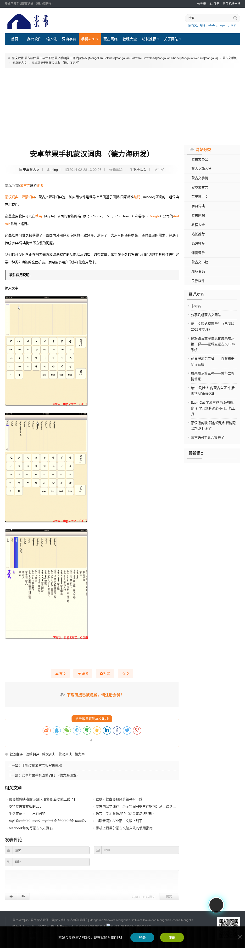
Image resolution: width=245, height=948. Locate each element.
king (55, 170)
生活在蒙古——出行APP (27, 814)
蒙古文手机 (230, 58)
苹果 (38, 216)
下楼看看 (139, 170)
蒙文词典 (49, 754)
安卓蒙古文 (19, 63)
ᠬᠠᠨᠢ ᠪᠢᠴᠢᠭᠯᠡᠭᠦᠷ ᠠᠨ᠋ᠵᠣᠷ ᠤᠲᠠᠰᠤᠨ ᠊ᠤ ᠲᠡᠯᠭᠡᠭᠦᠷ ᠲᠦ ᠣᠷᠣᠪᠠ (47, 821)
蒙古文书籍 (199, 262)
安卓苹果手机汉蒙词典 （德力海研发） (51, 775)
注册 (216, 4)
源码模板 (198, 243)
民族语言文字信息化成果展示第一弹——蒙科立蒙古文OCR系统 (213, 344)
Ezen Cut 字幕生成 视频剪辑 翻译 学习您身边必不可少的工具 (213, 408)
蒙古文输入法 (201, 169)
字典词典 (198, 206)
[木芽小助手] (216, 905)
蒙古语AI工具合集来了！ (209, 437)
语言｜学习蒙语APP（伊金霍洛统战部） (126, 814)
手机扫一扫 (233, 4)
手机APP (88, 39)
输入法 (51, 39)
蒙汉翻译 (16, 754)
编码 (137, 197)
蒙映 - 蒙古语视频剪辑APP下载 (119, 799)
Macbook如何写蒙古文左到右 (31, 828)
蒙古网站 (198, 215)
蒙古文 (25, 185)
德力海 (80, 754)
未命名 (196, 306)
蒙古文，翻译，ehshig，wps (206, 25)
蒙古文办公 (199, 159)
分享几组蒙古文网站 (206, 315)
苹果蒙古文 (199, 197)
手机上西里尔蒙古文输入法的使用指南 (124, 828)
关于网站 (171, 39)
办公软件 (34, 39)
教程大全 (129, 39)
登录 (203, 4)
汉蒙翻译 (32, 754)
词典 (40, 185)
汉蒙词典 (28, 197)
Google (154, 216)
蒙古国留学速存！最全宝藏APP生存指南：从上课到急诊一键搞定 (144, 806)
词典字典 (69, 39)
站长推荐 (149, 39)
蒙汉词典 (11, 197)
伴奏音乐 (198, 253)
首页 (14, 39)
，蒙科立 (233, 25)
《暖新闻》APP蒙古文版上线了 (119, 821)
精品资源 (198, 271)
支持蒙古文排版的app (25, 806)
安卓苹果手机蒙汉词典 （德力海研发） (56, 63)
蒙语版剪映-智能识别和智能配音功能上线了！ (43, 799)
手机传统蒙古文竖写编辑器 (42, 765)
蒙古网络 (110, 39)
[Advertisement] (122, 105)
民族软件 (198, 281)
